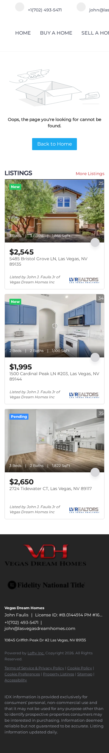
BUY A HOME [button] (56, 33)
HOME (23, 33)
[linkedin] (20, 741)
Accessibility (16, 680)
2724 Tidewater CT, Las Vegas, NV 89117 (50, 488)
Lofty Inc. (36, 653)
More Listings (90, 173)
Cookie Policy (79, 668)
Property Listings (58, 674)
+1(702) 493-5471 (21, 622)
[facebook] (8, 741)
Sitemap (84, 674)
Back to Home (54, 144)
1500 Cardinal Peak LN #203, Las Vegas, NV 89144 (54, 376)
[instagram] (32, 741)
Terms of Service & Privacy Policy (34, 668)
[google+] (44, 741)
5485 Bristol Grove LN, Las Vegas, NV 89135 (48, 261)
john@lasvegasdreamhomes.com (40, 628)
